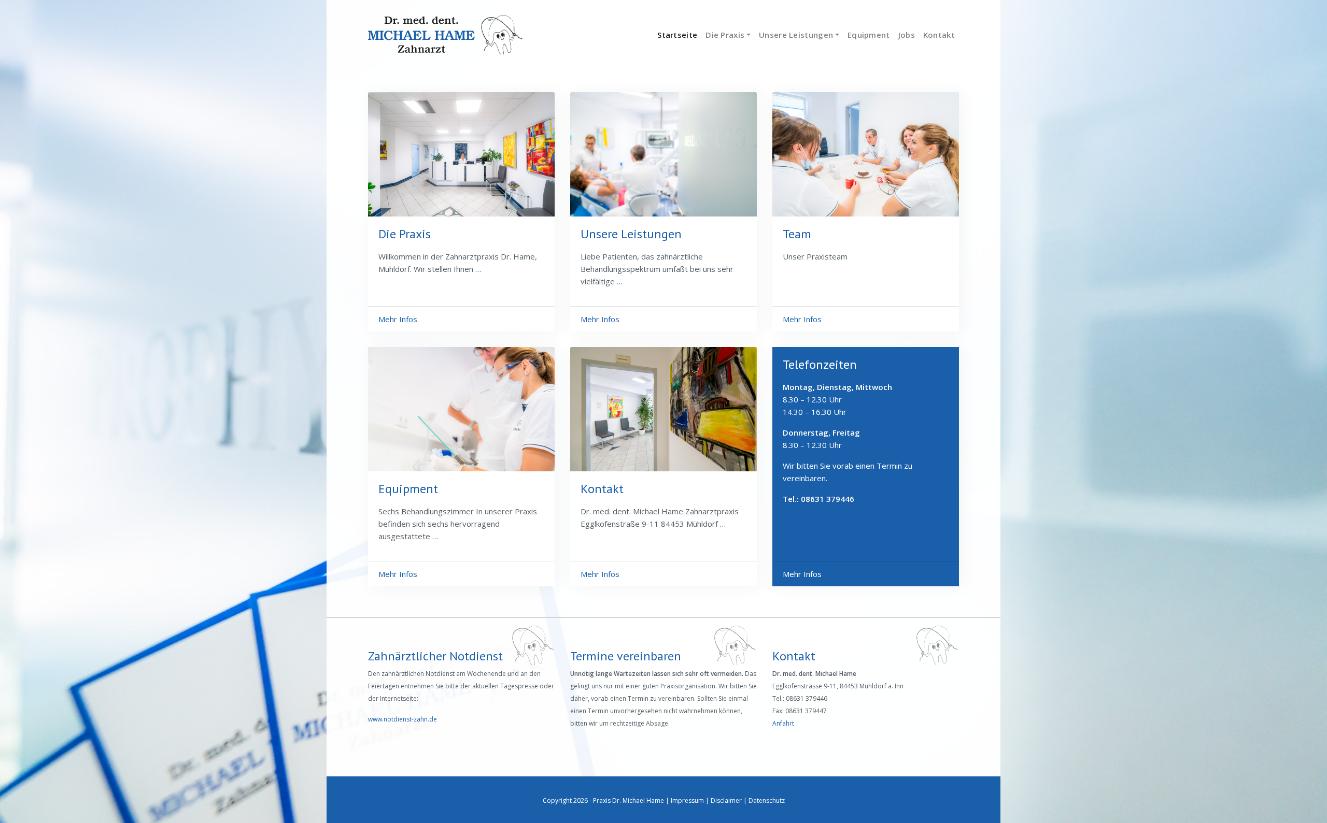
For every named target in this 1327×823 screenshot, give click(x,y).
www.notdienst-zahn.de (402, 719)
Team (797, 234)
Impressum (687, 800)
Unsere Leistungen (796, 35)
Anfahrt (783, 723)
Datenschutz (767, 800)
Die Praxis (724, 35)
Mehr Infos (397, 319)
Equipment (869, 35)
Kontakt (939, 35)
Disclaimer (726, 800)
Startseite (677, 35)
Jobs (906, 35)
